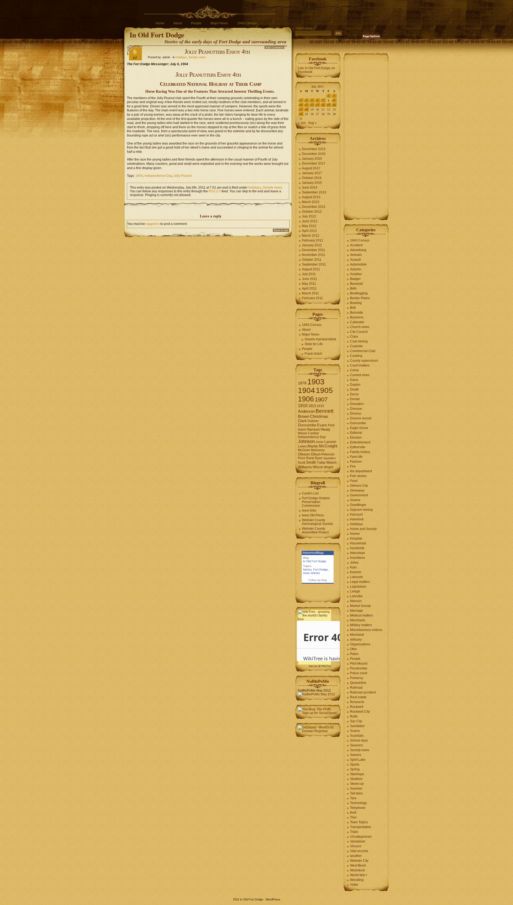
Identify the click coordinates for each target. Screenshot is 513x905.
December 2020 (313, 154)
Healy (325, 429)
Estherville (357, 447)
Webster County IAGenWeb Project (315, 530)
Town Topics (359, 822)
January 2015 (312, 183)
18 (306, 109)
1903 (315, 381)
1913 (312, 406)
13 (317, 105)
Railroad (356, 687)
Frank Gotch (313, 354)
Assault (355, 260)
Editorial (356, 433)
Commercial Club (362, 351)
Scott (301, 462)
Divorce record (360, 418)
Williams (305, 467)
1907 (321, 399)
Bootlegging (359, 293)
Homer (355, 534)
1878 (302, 383)
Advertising (358, 250)
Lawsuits (356, 577)
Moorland (357, 635)
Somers (355, 755)
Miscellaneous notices (366, 630)
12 (312, 105)
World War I (358, 875)
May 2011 (309, 284)
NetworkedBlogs (313, 552)
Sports (354, 764)
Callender (357, 322)
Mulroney (318, 450)
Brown (303, 416)
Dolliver (313, 421)
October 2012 (312, 211)
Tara (353, 798)
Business (356, 317)
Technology (358, 803)
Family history (360, 452)
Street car (357, 784)
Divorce (355, 413)
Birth (353, 288)
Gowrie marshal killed (320, 339)
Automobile (358, 264)
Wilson (318, 467)
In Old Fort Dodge (157, 35)
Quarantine (358, 683)
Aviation (356, 274)
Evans (322, 425)
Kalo (353, 567)
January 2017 (312, 173)
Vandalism (357, 841)
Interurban (357, 553)
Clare (354, 336)
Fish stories (358, 476)
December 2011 (313, 250)
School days (359, 740)
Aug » (312, 123)
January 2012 (312, 245)
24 (300, 114)
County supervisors (364, 360)
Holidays (181, 57)
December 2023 (313, 149)
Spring (355, 769)
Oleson (304, 454)
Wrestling (357, 880)
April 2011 (309, 288)
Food (353, 481)
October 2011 (311, 260)
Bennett (324, 411)
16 (334, 105)
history (307, 569)
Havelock (357, 519)
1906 (306, 399)
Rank (310, 458)
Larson (330, 442)
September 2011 (314, 264)
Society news (197, 57)
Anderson (306, 411)
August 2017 (311, 168)
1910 (303, 405)
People (196, 23)
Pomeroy (356, 678)
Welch (331, 463)
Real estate (358, 697)
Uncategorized (360, 836)
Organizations (360, 644)
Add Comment (274, 47)
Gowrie (355, 500)
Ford (331, 425)
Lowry (302, 446)
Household (358, 543)
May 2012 (309, 226)
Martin (313, 446)
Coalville (356, 346)
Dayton (355, 385)
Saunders (329, 458)
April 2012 (309, 231)
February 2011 (312, 298)
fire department (361, 471)
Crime (354, 370)
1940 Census (246, 23)
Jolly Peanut (183, 176)
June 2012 (309, 221)
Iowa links (309, 510)
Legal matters (360, 582)
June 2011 (309, 279)
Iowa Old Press (313, 515)
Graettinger (358, 505)
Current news (360, 375)
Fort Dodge (320, 569)
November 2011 (313, 255)
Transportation (360, 827)
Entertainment (360, 442)
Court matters (360, 365)
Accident (356, 245)
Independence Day (158, 176)
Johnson (306, 441)
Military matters (361, 625)
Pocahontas (358, 668)
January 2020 (312, 159)
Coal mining (359, 341)
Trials (354, 832)
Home (160, 23)
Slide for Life (314, 344)
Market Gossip (360, 606)
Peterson (328, 454)
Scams (355, 731)
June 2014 (309, 187)
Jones (320, 441)
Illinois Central (308, 433)
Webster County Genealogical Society (317, 522)
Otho (353, 649)
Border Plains (360, 298)
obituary (356, 639)
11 (306, 105)
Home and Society (363, 529)
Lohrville (356, 596)
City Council (359, 332)
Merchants (357, 620)
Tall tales (356, 793)
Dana (354, 380)
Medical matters (361, 615)
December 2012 (313, 207)
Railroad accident (363, 692)
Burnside (356, 312)
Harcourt (356, 514)
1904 (139, 176)
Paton (354, 654)
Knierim (355, 572)
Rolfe (354, 716)
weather (356, 856)
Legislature (358, 586)
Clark (302, 421)
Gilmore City (359, 485)
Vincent (355, 846)
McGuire (304, 450)
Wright (328, 467)
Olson (316, 454)
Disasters (357, 404)
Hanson (313, 429)
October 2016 (312, 178)
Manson (356, 601)
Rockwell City (360, 711)
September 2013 (314, 192)
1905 (324, 390)
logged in (153, 224)
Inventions (357, 558)
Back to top (281, 230)
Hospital (356, 538)
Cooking (356, 356)
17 (300, 109)
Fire (353, 466)
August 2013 (311, 197)
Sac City (356, 721)
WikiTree (326, 666)
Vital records (359, 851)
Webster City (359, 861)
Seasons (356, 745)
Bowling (356, 303)
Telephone (358, 808)
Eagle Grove (359, 428)
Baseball (356, 284)
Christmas (319, 416)
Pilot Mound (358, 663)
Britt (353, 308)
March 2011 (310, 293)
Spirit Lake (358, 760)
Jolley (354, 562)
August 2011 (311, 269)
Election (356, 437)
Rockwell (356, 707)
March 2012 (310, 235)
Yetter (354, 885)
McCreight (328, 446)
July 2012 (309, 216)
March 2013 (310, 202)
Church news (359, 327)
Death (354, 389)
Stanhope (357, 774)
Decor (354, 394)
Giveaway (357, 490)
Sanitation (357, 726)
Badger (355, 279)
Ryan (318, 458)
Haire (302, 429)
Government (359, 495)
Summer (356, 788)
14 (323, 105)
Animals (356, 255)
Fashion (356, 461)
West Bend (358, 865)
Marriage (356, 611)
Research (357, 702)
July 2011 (309, 274)
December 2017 (313, 163)
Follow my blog (318, 580)
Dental (355, 399)
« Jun (302, 123)
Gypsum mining (361, 510)
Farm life (356, 457)
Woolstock (357, 870)
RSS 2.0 (215, 191)
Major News (219, 23)
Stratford (356, 779)
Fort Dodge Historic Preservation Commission (316, 502)
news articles (311, 573)
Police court (358, 673)
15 (328, 105)
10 (300, 105)
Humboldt (357, 548)
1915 (320, 406)
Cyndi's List (310, 493)
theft (353, 812)
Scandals (357, 736)
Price (301, 458)
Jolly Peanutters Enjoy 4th (217, 51)
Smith (311, 462)
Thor (353, 817)
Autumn (355, 269)
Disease (356, 409)
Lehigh (355, 591)
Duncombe (307, 425)
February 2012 (312, 240)
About (177, 23)
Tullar (321, 463)
